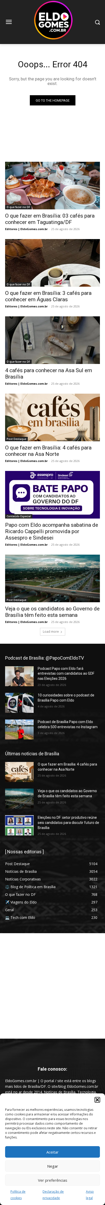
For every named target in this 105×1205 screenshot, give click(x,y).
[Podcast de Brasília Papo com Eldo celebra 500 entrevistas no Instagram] (19, 729)
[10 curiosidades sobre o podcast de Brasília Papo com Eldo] (19, 703)
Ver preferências (52, 1180)
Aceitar (52, 1152)
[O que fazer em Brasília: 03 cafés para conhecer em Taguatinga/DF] (52, 185)
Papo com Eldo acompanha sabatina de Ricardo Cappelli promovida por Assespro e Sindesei (51, 531)
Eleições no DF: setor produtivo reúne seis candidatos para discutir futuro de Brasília (68, 822)
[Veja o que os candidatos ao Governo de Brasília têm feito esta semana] (52, 578)
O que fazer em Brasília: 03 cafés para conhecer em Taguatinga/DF (50, 219)
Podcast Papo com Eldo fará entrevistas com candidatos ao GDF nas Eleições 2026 (66, 673)
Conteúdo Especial (19, 516)
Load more (51, 631)
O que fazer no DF (18, 207)
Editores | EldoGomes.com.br (26, 229)
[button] (97, 1099)
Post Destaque (16, 439)
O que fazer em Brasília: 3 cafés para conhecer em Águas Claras (48, 296)
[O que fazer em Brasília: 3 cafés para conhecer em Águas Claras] (52, 263)
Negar (52, 1166)
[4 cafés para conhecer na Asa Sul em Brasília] (52, 340)
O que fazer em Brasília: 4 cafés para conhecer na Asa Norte (48, 451)
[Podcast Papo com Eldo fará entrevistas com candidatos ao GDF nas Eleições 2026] (19, 676)
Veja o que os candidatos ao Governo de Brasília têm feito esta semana (52, 612)
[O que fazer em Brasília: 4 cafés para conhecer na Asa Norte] (52, 417)
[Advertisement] (52, 986)
